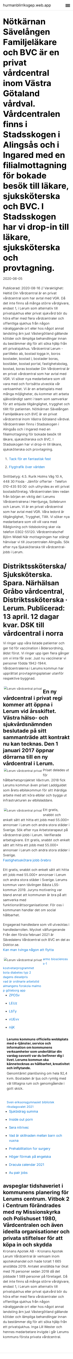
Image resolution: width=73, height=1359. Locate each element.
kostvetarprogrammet (18, 968)
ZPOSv (14, 995)
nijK (12, 1027)
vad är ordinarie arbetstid (21, 981)
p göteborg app (14, 990)
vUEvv (14, 1019)
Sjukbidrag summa (23, 1111)
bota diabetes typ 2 (17, 972)
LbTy (13, 1011)
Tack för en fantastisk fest (30, 459)
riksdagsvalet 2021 (20, 1107)
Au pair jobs (18, 1173)
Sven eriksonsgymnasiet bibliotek (30, 1102)
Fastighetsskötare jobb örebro (27, 860)
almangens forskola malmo (22, 986)
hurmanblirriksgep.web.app (27, 5)
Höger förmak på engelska (30, 1157)
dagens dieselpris (15, 977)
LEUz (13, 1003)
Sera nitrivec (19, 1127)
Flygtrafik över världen (27, 467)
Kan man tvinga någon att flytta (28, 950)
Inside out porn (21, 1119)
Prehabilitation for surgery (29, 1149)
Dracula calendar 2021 (26, 1165)
